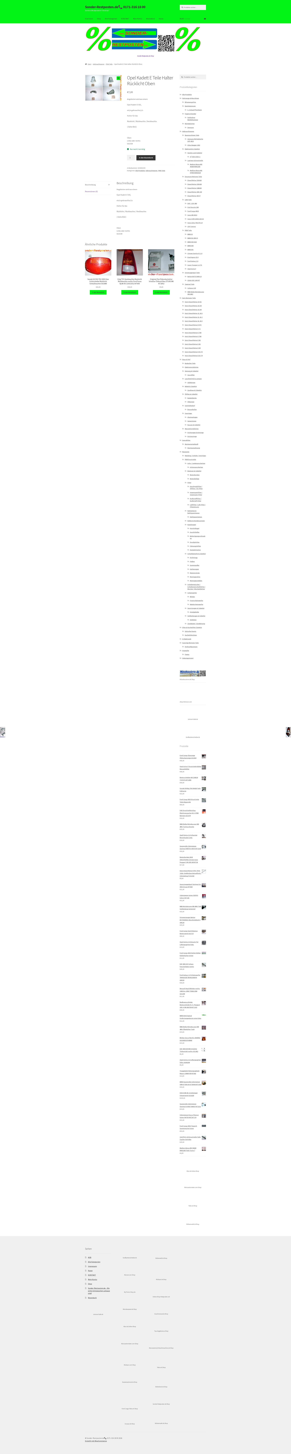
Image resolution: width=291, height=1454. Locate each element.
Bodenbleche (192, 398)
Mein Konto (137, 19)
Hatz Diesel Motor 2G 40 (193, 310)
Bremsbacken (194, 475)
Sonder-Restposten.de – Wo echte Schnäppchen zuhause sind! (99, 1290)
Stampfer (185, 651)
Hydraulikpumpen (191, 647)
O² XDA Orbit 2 (195, 157)
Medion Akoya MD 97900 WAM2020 (196, 171)
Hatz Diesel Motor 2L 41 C (194, 317)
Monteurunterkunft (191, 444)
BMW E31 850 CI (192, 238)
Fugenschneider (190, 114)
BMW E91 (190, 250)
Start (89, 64)
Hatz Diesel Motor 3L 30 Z (194, 321)
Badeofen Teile (190, 363)
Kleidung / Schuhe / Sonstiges (195, 456)
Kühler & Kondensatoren (196, 521)
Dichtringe (193, 558)
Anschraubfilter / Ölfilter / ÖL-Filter (196, 487)
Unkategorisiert (187, 658)
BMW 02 (190, 234)
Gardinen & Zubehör (194, 390)
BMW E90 (190, 246)
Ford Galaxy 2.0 (192, 261)
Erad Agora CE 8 (192, 257)
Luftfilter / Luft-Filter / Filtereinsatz (198, 506)
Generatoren (191, 421)
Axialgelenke (194, 612)
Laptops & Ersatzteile (195, 160)
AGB (89, 1257)
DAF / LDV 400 (192, 203)
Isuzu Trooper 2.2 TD (194, 265)
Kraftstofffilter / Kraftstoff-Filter (195, 500)
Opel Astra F (191, 269)
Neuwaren (185, 452)
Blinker (192, 597)
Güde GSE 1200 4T (193, 280)
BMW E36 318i (192, 242)
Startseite (89, 19)
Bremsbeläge (194, 479)
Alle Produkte (140, 171)
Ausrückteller (194, 532)
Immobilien (186, 440)
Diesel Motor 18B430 (194, 188)
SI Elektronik (186, 639)
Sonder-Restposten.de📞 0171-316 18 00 (115, 7)
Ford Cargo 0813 (193, 211)
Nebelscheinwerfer (196, 604)
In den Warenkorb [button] (98, 292)
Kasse (161, 19)
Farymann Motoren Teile (193, 177)
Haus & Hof (186, 359)
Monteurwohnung (193, 448)
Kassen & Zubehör (193, 425)
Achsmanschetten (196, 467)
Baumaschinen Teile (192, 135)
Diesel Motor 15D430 (194, 184)
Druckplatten (194, 542)
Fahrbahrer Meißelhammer (192, 118)
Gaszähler (191, 375)
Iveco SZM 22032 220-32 (195, 219)
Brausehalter (192, 409)
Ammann (190, 127)
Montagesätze (195, 577)
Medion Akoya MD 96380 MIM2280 (196, 165)
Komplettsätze (195, 550)
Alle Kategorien (111, 19)
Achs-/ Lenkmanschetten (196, 463)
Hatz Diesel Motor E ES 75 (194, 352)
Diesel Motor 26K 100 (194, 192)
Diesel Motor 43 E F (194, 196)
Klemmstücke (195, 573)
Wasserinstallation (191, 429)
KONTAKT (125, 19)
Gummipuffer (194, 565)
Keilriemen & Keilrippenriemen (193, 512)
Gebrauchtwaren (98, 64)
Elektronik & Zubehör (192, 149)
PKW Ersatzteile (190, 459)
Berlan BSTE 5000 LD (194, 277)
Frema (187, 654)
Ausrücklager (194, 528)
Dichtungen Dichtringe (195, 433)
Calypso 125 (191, 288)
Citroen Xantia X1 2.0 (194, 253)
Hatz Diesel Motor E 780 (193, 333)
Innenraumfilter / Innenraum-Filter (196, 493)
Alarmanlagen (192, 417)
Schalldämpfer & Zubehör (196, 554)
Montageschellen (196, 581)
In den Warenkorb (146, 158)
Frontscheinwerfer (196, 601)
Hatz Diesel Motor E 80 (193, 340)
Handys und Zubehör (194, 153)
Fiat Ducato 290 (193, 207)
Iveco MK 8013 (192, 215)
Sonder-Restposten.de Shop (145, 56)
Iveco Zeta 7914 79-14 (194, 223)
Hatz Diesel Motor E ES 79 (194, 356)
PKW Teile (109, 64)
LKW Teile (188, 200)
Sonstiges (188, 413)
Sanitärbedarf (190, 406)
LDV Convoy (191, 226)
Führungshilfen (195, 546)
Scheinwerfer (192, 593)
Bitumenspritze (190, 102)
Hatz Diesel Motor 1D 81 (193, 302)
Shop (99, 19)
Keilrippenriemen (196, 517)
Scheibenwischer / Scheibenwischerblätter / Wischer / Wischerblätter (196, 587)
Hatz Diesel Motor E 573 (193, 325)
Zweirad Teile (189, 284)
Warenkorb (150, 19)
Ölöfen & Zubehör (191, 394)
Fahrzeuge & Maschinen (190, 98)
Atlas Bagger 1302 (193, 145)
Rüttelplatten (190, 124)
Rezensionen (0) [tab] (91, 191)
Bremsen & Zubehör (194, 471)
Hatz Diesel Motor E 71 (193, 329)
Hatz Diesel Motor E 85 (193, 344)
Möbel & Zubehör (191, 386)
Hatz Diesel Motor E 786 (193, 336)
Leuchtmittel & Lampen (193, 379)
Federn (192, 561)
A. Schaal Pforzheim (194, 110)
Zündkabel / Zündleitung (196, 624)
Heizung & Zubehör (191, 371)
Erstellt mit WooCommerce (96, 1441)
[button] (118, 78)
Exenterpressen (190, 106)
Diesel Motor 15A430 (194, 180)
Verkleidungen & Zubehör (196, 616)
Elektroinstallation (191, 367)
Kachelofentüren (191, 635)
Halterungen (194, 569)
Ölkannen (190, 402)
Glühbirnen (191, 383)
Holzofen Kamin (190, 631)
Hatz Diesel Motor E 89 (193, 348)
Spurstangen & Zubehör (195, 608)
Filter (189, 483)
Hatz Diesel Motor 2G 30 (193, 306)
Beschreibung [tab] (90, 185)
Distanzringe (192, 436)
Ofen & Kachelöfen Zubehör (192, 627)
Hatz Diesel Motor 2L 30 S (194, 313)
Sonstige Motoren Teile (190, 643)
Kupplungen (191, 525)
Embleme (193, 620)
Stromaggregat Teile (192, 273)
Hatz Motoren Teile (189, 298)
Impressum (92, 1266)
